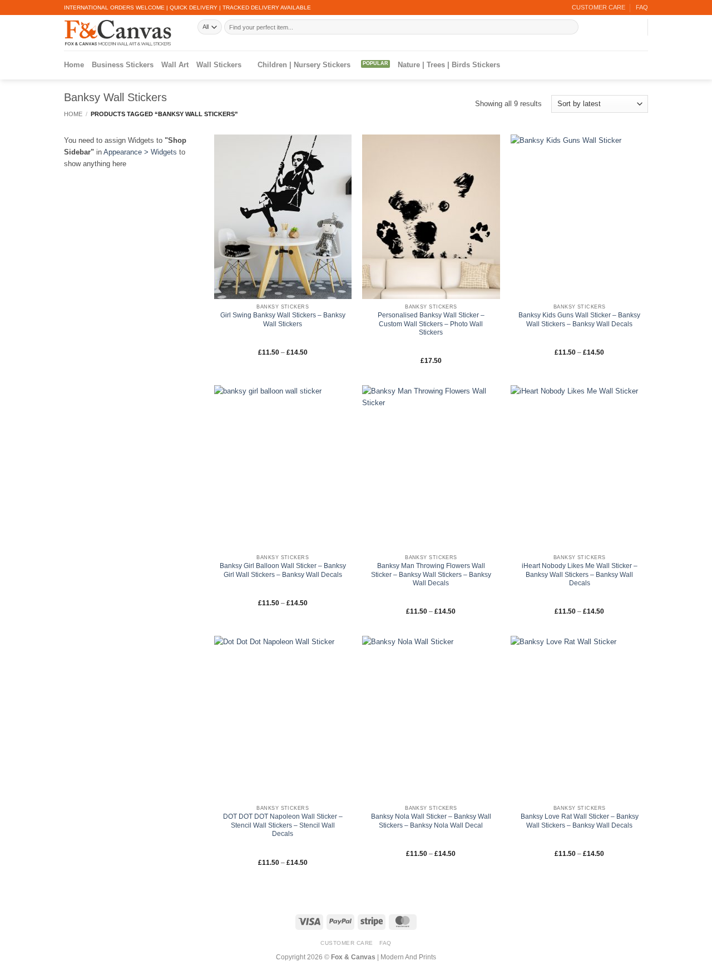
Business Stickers (123, 65)
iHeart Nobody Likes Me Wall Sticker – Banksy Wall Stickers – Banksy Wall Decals (579, 574)
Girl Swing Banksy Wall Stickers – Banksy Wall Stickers (282, 319)
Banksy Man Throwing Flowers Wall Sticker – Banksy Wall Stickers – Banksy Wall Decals (431, 574)
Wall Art (175, 65)
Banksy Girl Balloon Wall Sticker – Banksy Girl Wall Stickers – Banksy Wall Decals (283, 570)
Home (74, 65)
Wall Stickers (218, 65)
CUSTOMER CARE (598, 7)
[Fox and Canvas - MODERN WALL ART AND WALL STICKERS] (122, 33)
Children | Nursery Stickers (304, 65)
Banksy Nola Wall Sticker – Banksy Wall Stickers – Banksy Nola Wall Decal (431, 821)
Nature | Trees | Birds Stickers (449, 65)
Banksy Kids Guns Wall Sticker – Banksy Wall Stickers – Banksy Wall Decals (579, 319)
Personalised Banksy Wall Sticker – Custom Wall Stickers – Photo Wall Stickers (431, 323)
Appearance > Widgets (140, 152)
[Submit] (569, 26)
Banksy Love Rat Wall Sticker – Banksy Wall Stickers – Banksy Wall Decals (580, 821)
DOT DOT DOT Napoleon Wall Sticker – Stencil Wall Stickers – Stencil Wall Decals (283, 825)
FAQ (642, 7)
